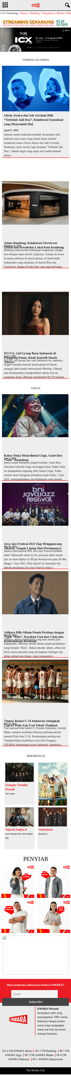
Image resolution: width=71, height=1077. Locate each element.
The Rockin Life (35, 1070)
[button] (66, 5)
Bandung (35, 13)
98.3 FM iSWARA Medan (39, 1055)
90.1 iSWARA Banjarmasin (48, 1059)
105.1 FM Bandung (45, 1050)
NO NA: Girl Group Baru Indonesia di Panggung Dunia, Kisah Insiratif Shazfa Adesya (30, 358)
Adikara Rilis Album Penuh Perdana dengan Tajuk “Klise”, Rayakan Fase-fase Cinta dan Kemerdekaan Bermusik (34, 637)
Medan (60, 13)
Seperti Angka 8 (16, 829)
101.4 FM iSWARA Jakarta (17, 1050)
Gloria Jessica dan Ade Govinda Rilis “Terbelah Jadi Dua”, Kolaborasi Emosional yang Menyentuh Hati (33, 120)
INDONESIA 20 (36, 756)
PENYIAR (35, 859)
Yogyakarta (48, 13)
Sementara (45, 829)
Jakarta (24, 13)
